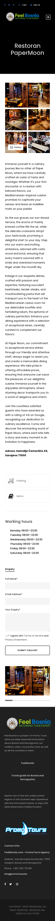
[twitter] (9, 5)
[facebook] (4, 5)
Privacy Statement (16, 639)
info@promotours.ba (15, 873)
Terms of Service (33, 635)
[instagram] (13, 5)
